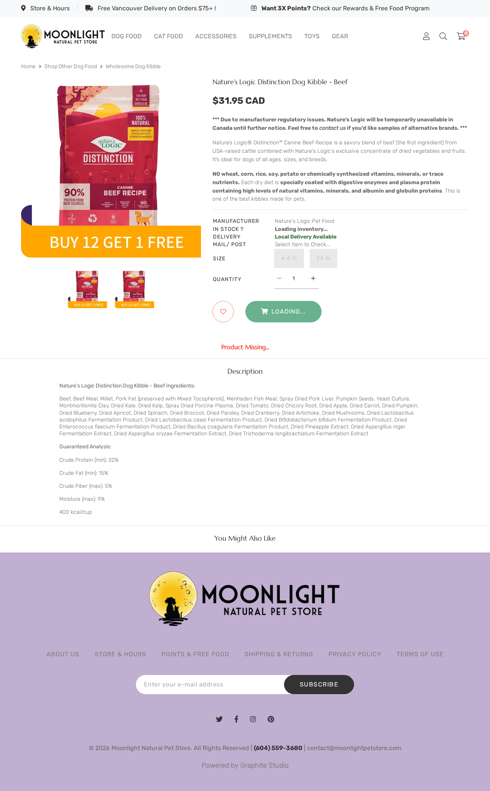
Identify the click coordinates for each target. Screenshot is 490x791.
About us (62, 654)
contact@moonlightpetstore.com (354, 748)
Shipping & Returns (279, 654)
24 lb (323, 258)
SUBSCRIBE (319, 684)
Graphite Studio (264, 765)
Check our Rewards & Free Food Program (345, 8)
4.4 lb (289, 258)
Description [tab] (245, 371)
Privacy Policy (354, 654)
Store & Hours (49, 8)
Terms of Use (420, 654)
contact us (332, 128)
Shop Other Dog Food (70, 66)
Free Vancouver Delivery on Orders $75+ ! (156, 8)
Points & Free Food (195, 654)
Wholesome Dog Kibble (133, 66)
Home (28, 66)
